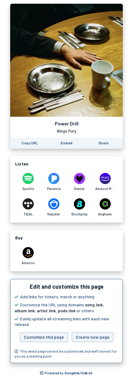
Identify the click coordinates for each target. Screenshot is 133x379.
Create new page (92, 337)
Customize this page (44, 337)
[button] (66, 321)
